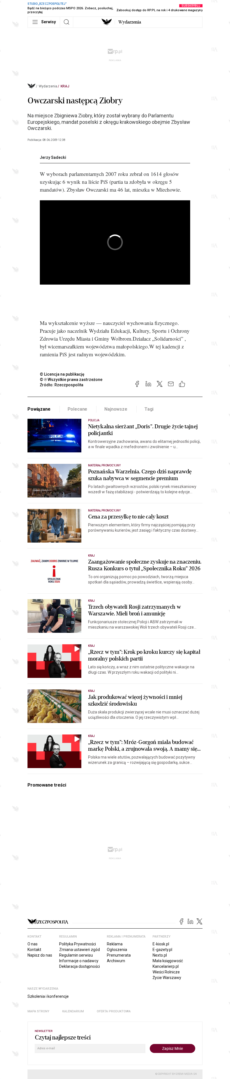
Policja (93, 420)
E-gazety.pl (162, 949)
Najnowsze (115, 409)
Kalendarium (73, 1011)
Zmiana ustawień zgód (79, 949)
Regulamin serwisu (76, 955)
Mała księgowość (168, 961)
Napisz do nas (39, 955)
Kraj (65, 86)
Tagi (148, 409)
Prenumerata (119, 955)
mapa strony (38, 1011)
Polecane (78, 409)
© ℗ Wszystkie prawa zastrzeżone (71, 379)
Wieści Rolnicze (166, 972)
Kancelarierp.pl (166, 966)
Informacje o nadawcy (78, 961)
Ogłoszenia (117, 949)
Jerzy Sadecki (53, 157)
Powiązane (38, 409)
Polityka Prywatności (77, 944)
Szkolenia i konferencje (48, 996)
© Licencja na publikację (62, 374)
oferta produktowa (114, 1011)
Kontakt (34, 949)
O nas (32, 944)
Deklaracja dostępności (79, 966)
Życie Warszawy (167, 977)
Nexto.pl (160, 955)
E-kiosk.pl (161, 944)
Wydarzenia (129, 22)
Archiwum (116, 961)
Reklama (115, 944)
